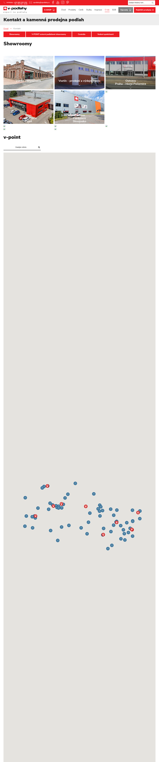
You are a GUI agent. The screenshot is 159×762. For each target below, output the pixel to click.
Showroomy (14, 34)
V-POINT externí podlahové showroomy (49, 34)
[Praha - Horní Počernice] (131, 91)
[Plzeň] (28, 129)
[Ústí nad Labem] (131, 126)
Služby (89, 10)
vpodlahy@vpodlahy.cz (41, 2)
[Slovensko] (80, 129)
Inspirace (98, 10)
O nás (107, 10)
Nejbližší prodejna (143, 10)
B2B (114, 10)
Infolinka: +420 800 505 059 (17, 2)
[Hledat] (153, 2)
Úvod (63, 10)
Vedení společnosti (105, 34)
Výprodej (124, 10)
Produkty (72, 10)
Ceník (81, 10)
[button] (103, 528)
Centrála (81, 34)
